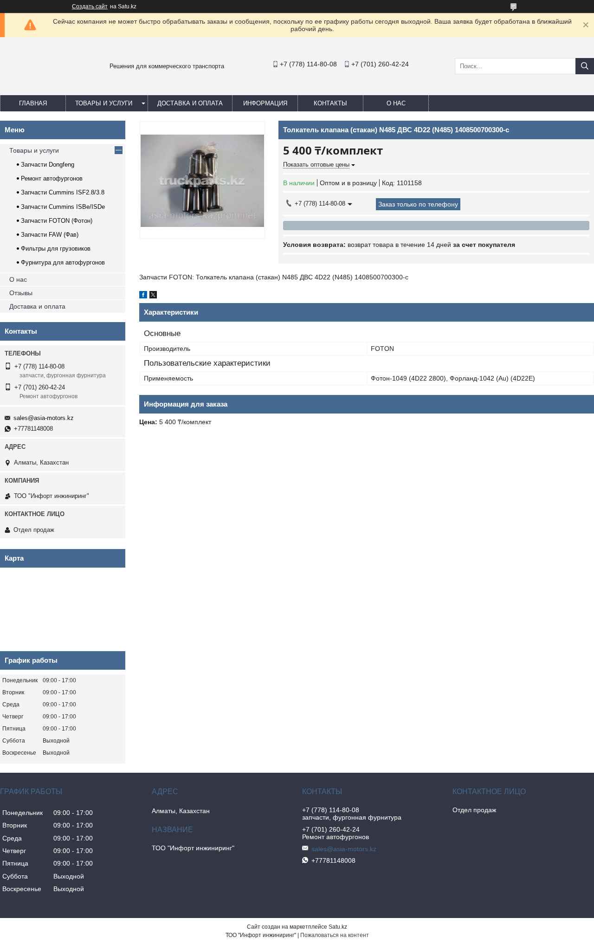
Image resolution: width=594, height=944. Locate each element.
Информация (265, 103)
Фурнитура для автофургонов (63, 262)
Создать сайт (90, 6)
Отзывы (20, 293)
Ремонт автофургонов (52, 178)
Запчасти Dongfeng (47, 164)
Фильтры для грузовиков (55, 248)
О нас (396, 103)
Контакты (330, 103)
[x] (153, 296)
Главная (33, 103)
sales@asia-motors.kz (43, 417)
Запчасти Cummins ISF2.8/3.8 (62, 192)
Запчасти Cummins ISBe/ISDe (63, 206)
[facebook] (143, 296)
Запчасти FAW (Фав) (49, 234)
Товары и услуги (103, 103)
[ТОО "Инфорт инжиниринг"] (23, 86)
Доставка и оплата (190, 103)
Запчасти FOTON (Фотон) (56, 220)
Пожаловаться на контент (334, 935)
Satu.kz (338, 927)
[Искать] (584, 66)
